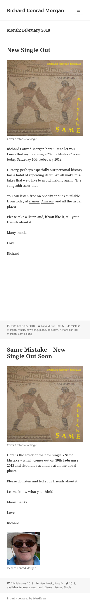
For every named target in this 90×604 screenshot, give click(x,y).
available (12, 587)
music (21, 330)
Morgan (12, 330)
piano (42, 330)
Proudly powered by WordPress (26, 598)
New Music (48, 326)
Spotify (47, 196)
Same (21, 334)
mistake (75, 326)
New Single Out (28, 50)
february (24, 587)
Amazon (47, 201)
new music (37, 587)
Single (67, 587)
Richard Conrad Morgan (35, 10)
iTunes (34, 201)
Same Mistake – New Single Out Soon (36, 353)
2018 (72, 583)
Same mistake (53, 587)
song (29, 334)
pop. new (52, 330)
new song (32, 330)
